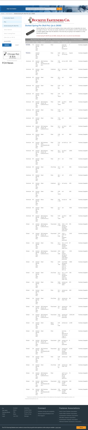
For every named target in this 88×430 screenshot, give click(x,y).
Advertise (26, 408)
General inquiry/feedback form (46, 413)
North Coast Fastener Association (68, 411)
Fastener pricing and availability (46, 411)
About (14, 410)
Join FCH (15, 416)
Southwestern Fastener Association (68, 419)
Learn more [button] (58, 427)
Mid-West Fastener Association (67, 417)
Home (2, 13)
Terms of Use (27, 414)
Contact (15, 408)
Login (3, 416)
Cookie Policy (27, 410)
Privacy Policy (28, 412)
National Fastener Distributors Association (70, 421)
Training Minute (6, 412)
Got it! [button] (81, 427)
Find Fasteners (11, 9)
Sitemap (26, 416)
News (14, 414)
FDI (3, 408)
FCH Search (9, 13)
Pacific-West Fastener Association (68, 413)
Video (3, 414)
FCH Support (41, 415)
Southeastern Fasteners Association (68, 415)
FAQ (14, 412)
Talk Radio (4, 410)
